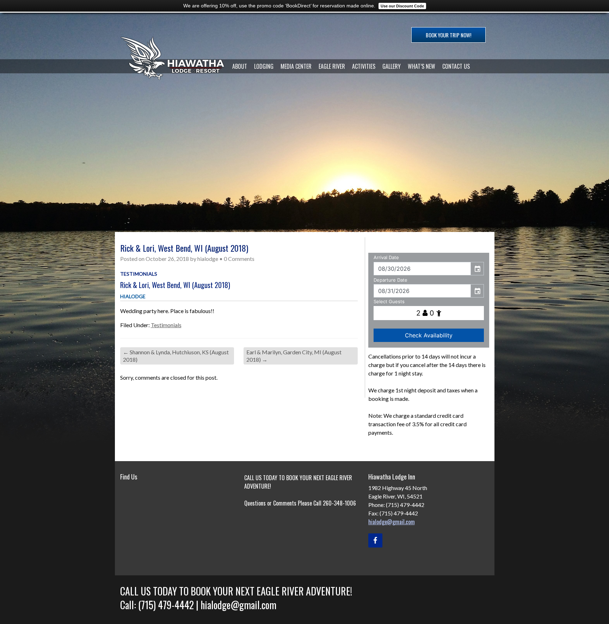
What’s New (421, 66)
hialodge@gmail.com (391, 522)
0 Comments (239, 258)
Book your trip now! (448, 35)
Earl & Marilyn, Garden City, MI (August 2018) (294, 356)
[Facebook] (375, 540)
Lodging (263, 66)
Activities (363, 66)
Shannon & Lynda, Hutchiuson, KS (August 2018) (176, 356)
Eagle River (332, 66)
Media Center (296, 66)
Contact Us (456, 66)
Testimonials (138, 274)
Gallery (391, 66)
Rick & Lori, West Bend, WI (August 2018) (175, 285)
